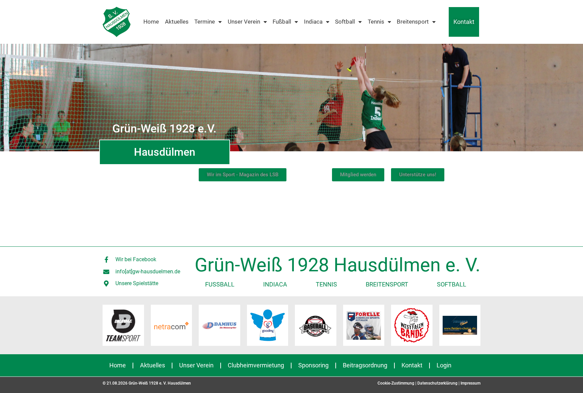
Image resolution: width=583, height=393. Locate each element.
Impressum (470, 383)
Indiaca (313, 22)
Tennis (376, 22)
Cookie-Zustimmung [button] (396, 383)
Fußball (282, 22)
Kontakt (463, 21)
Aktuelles (177, 22)
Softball (345, 22)
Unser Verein (244, 22)
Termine (204, 22)
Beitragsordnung (365, 365)
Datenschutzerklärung (437, 383)
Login (444, 365)
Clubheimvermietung (256, 365)
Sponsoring (313, 365)
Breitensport (413, 22)
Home (151, 22)
